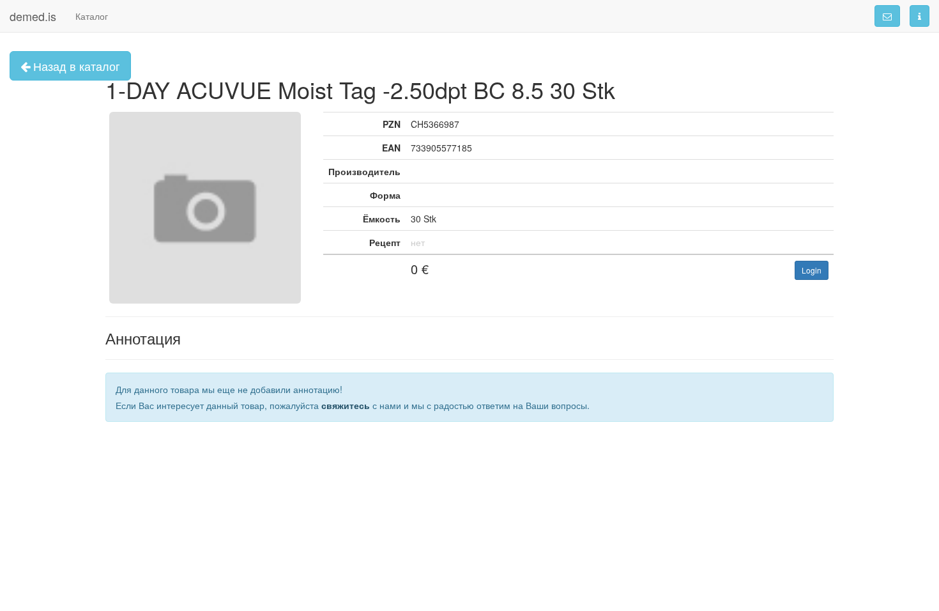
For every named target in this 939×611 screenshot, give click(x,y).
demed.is (33, 16)
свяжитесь (345, 405)
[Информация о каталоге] (919, 16)
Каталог (91, 16)
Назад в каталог (75, 66)
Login (811, 270)
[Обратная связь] (887, 16)
